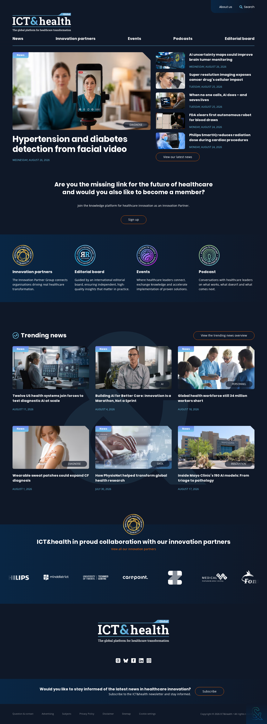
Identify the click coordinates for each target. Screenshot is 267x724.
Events (134, 38)
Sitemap (126, 713)
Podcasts (183, 38)
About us (225, 7)
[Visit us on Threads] (118, 660)
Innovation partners (76, 38)
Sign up (133, 220)
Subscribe (210, 691)
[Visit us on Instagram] (149, 660)
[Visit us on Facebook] (133, 660)
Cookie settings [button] (147, 713)
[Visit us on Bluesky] (125, 660)
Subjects (66, 713)
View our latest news (177, 157)
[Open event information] (256, 713)
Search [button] (249, 7)
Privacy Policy (86, 713)
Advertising (48, 713)
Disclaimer (108, 713)
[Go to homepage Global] (42, 22)
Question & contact (23, 713)
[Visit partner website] (36, 577)
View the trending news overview (224, 335)
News (18, 38)
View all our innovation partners (133, 549)
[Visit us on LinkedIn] (141, 660)
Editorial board (239, 38)
